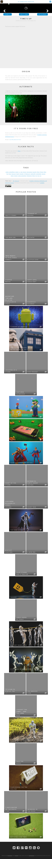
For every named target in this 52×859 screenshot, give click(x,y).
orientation (38, 173)
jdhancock (27, 173)
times (33, 175)
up (40, 175)
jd (24, 173)
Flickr (19, 151)
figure (38, 172)
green (10, 173)
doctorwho (29, 172)
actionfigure (12, 172)
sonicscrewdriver (22, 175)
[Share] (24, 215)
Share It (7, 14)
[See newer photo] (5, 8)
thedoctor (29, 175)
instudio (21, 173)
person (43, 173)
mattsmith (33, 173)
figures (41, 172)
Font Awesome (31, 855)
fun (7, 173)
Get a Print (42, 14)
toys (38, 175)
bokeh (16, 172)
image (17, 173)
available (42, 182)
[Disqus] (26, 47)
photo (12, 175)
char (21, 172)
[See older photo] (47, 8)
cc (19, 172)
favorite (34, 172)
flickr (45, 172)
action (7, 172)
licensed (16, 855)
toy (36, 175)
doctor (24, 172)
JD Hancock (16, 180)
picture (16, 175)
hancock (14, 173)
